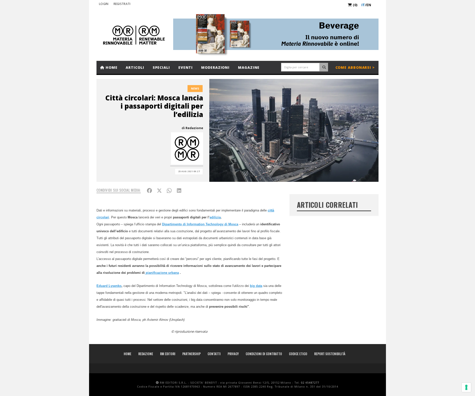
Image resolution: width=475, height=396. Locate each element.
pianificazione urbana (162, 273)
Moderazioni (215, 67)
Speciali (161, 67)
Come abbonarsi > (355, 67)
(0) (354, 4)
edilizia (215, 217)
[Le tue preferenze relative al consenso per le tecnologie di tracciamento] (466, 387)
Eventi (185, 67)
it (363, 4)
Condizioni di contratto (264, 353)
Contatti (214, 353)
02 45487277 (310, 382)
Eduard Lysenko (108, 286)
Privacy (233, 353)
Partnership (191, 353)
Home (111, 67)
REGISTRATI (122, 4)
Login (104, 4)
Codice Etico (298, 353)
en (368, 4)
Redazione (194, 128)
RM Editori (167, 353)
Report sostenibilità (329, 353)
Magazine (249, 67)
